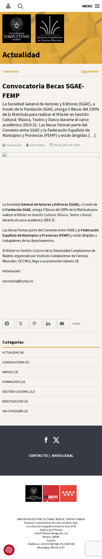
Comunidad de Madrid (68, 493)
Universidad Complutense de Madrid (16, 28)
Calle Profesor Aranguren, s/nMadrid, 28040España (51, 537)
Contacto (38, 455)
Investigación (12, 401)
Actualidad (10, 352)
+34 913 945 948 (50, 544)
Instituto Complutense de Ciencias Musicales (50, 28)
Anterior (11, 71)
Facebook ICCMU (46, 440)
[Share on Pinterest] (36, 323)
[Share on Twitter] (22, 323)
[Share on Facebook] (8, 323)
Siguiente (89, 71)
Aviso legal (62, 455)
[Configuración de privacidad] (9, 549)
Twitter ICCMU (56, 440)
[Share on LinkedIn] (50, 323)
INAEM (51, 493)
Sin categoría (12, 411)
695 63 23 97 (58, 547)
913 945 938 (67, 544)
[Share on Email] (63, 323)
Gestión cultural (15, 391)
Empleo (8, 372)
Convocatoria (13, 362)
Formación (13, 145)
